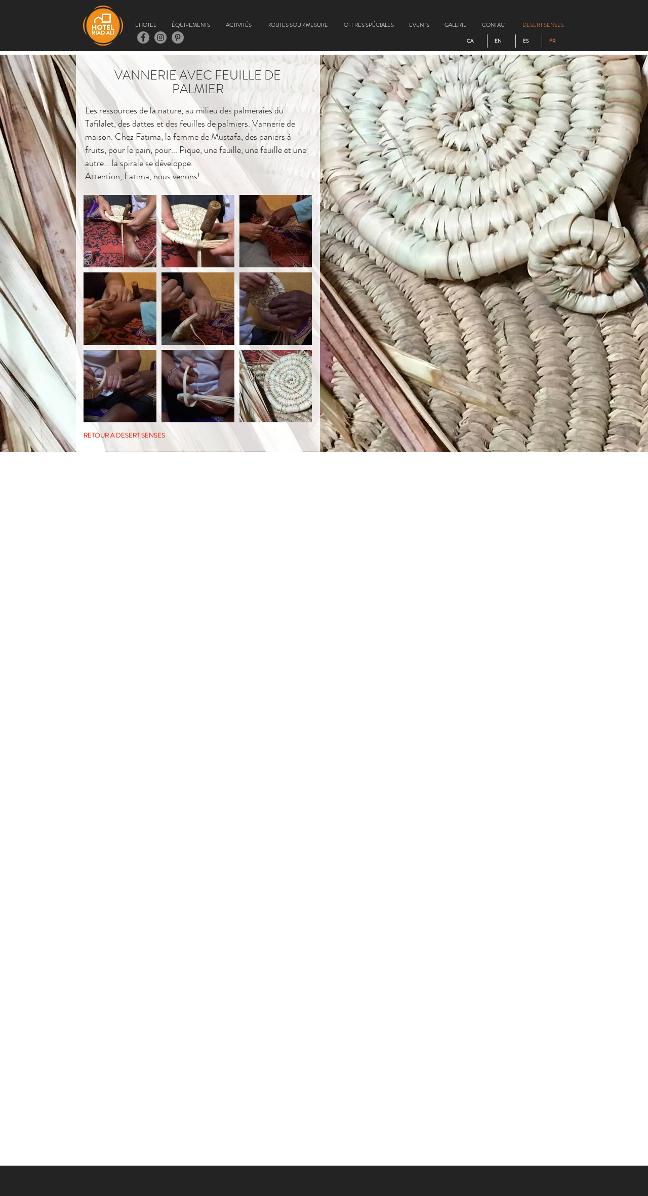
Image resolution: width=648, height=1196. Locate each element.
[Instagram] (160, 37)
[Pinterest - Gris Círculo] (178, 37)
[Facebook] (143, 37)
